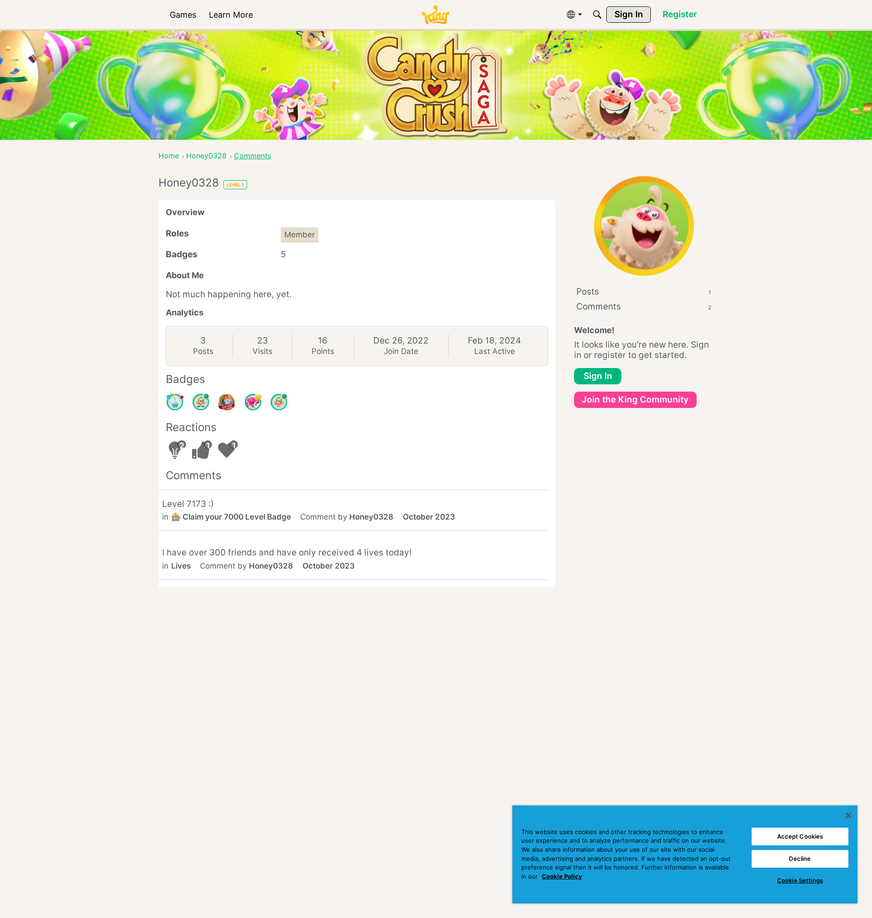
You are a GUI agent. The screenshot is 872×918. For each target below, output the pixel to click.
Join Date (401, 351)
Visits (262, 351)
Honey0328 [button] (371, 516)
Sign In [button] (598, 376)
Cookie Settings (800, 880)
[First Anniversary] (174, 402)
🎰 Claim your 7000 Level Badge (231, 516)
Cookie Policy (562, 876)
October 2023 (429, 516)
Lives (181, 565)
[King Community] (435, 15)
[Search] (597, 14)
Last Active (494, 351)
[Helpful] (253, 402)
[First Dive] (278, 402)
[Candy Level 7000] (226, 402)
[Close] (848, 815)
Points (323, 351)
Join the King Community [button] (635, 399)
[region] (684, 854)
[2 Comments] (200, 402)
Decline (800, 858)
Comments (643, 306)
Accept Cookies (800, 836)
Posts (203, 351)
